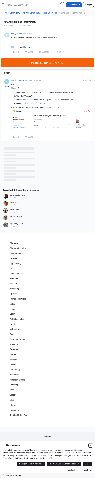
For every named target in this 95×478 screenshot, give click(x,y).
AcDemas (13, 202)
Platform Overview (18, 248)
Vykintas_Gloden (16, 224)
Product (13, 283)
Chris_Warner (16, 34)
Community (15, 12)
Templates (14, 374)
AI (11, 268)
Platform (14, 243)
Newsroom (14, 410)
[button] (2, 5)
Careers (13, 394)
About (12, 389)
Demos (13, 334)
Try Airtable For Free (18, 415)
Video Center (15, 329)
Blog (12, 400)
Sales (12, 304)
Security (47, 436)
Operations (15, 293)
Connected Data (17, 273)
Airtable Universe (17, 379)
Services (13, 359)
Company (14, 384)
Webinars (14, 344)
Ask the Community (31, 12)
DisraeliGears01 (16, 216)
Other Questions (50, 12)
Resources (14, 349)
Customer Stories (17, 339)
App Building (15, 263)
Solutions (14, 278)
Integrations (15, 253)
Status (13, 405)
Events (13, 324)
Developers (15, 364)
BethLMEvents (15, 209)
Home (4, 12)
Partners (13, 354)
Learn (12, 313)
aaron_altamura (17, 80)
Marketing (14, 288)
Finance (13, 309)
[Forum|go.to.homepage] (17, 4)
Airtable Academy (17, 319)
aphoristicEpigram (17, 195)
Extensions (15, 258)
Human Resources (18, 298)
